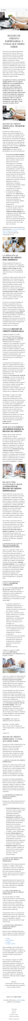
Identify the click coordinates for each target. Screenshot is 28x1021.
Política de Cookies (14, 1014)
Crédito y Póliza (10, 943)
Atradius (8, 942)
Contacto (14, 1011)
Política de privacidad (14, 1016)
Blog (14, 981)
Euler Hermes (10, 940)
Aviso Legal (14, 1009)
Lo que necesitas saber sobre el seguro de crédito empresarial (14, 231)
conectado (19, 1000)
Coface (8, 938)
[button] (26, 10)
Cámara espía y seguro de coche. (14, 983)
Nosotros (14, 1012)
